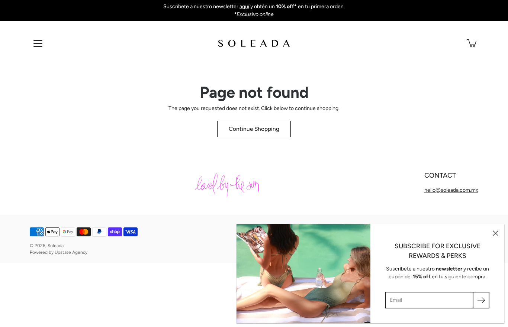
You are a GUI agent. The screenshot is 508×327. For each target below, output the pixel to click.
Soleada (56, 245)
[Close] (495, 233)
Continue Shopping (254, 128)
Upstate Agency (71, 252)
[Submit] (481, 300)
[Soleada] (254, 43)
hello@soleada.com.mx (451, 190)
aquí (244, 6)
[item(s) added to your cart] (472, 43)
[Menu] (38, 43)
